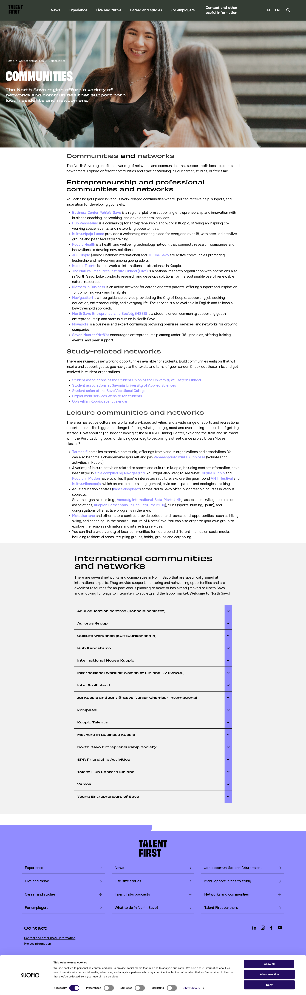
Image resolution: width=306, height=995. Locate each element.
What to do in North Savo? (136, 907)
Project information (37, 944)
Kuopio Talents (84, 266)
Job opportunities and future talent (233, 868)
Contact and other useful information (221, 10)
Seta (158, 500)
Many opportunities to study (227, 881)
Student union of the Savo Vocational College (109, 391)
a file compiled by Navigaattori (120, 473)
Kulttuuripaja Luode (88, 234)
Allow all (269, 963)
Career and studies (146, 10)
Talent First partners (221, 907)
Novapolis (80, 324)
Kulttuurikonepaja (86, 484)
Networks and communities (226, 894)
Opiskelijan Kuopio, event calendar (100, 401)
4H (179, 500)
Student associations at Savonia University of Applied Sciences (124, 385)
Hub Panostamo (85, 223)
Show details (191, 988)
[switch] (109, 988)
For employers (183, 10)
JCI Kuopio (81, 255)
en (277, 10)
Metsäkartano (83, 516)
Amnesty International (135, 500)
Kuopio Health (83, 244)
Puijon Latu (138, 505)
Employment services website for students (107, 396)
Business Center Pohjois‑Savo (96, 212)
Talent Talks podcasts (132, 894)
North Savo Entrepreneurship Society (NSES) (109, 313)
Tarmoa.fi (80, 452)
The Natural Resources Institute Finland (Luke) (110, 271)
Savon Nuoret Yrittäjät (91, 335)
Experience (78, 10)
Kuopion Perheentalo (111, 505)
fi (269, 10)
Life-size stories (128, 881)
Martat (169, 500)
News (55, 10)
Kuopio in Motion (86, 478)
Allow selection (269, 974)
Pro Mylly (157, 505)
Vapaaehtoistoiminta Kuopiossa (179, 457)
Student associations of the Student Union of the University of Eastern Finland (136, 380)
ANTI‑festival (222, 478)
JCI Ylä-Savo (158, 255)
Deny (269, 984)
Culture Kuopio (212, 473)
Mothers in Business (88, 287)
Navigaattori (82, 298)
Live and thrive (108, 10)
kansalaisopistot (126, 489)
